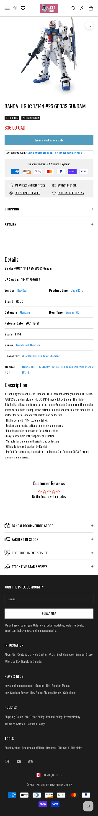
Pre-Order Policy (34, 716)
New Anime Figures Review (45, 692)
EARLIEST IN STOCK (67, 185)
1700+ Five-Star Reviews (71, 193)
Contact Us (24, 654)
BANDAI (21, 290)
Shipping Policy (14, 716)
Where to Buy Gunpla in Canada (23, 661)
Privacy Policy (72, 716)
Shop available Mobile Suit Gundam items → (56, 153)
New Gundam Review (16, 692)
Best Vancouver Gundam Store (75, 654)
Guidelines (69, 692)
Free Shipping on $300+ (27, 193)
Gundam (25, 312)
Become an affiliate (33, 747)
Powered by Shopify (61, 785)
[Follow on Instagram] (7, 761)
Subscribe (49, 613)
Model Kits (76, 290)
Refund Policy (54, 716)
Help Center (40, 654)
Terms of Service (15, 723)
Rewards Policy (35, 723)
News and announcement (19, 685)
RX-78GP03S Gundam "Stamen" (40, 355)
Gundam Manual (61, 685)
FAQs (52, 654)
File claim (76, 747)
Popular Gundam (31, 118)
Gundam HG (72, 312)
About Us (10, 654)
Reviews (51, 747)
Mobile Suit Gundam (28, 345)
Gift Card (63, 747)
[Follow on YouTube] (18, 761)
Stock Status (12, 747)
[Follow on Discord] (30, 761)
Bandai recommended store (30, 185)
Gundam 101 (42, 685)
